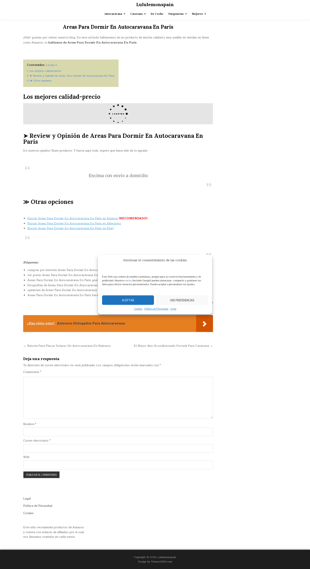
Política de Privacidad (156, 309)
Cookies (138, 309)
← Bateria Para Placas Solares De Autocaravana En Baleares (67, 345)
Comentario (32, 372)
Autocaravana (113, 14)
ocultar (51, 65)
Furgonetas (176, 14)
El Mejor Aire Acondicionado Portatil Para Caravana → (173, 345)
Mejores (197, 14)
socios (128, 280)
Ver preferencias (182, 300)
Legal (173, 309)
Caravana (136, 14)
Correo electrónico (36, 440)
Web (26, 457)
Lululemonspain (155, 4)
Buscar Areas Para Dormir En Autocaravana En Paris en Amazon (72, 218)
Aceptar (128, 300)
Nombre (29, 424)
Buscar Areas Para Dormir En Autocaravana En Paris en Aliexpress (74, 223)
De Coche (157, 14)
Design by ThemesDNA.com (155, 561)
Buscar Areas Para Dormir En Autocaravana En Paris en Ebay (70, 228)
